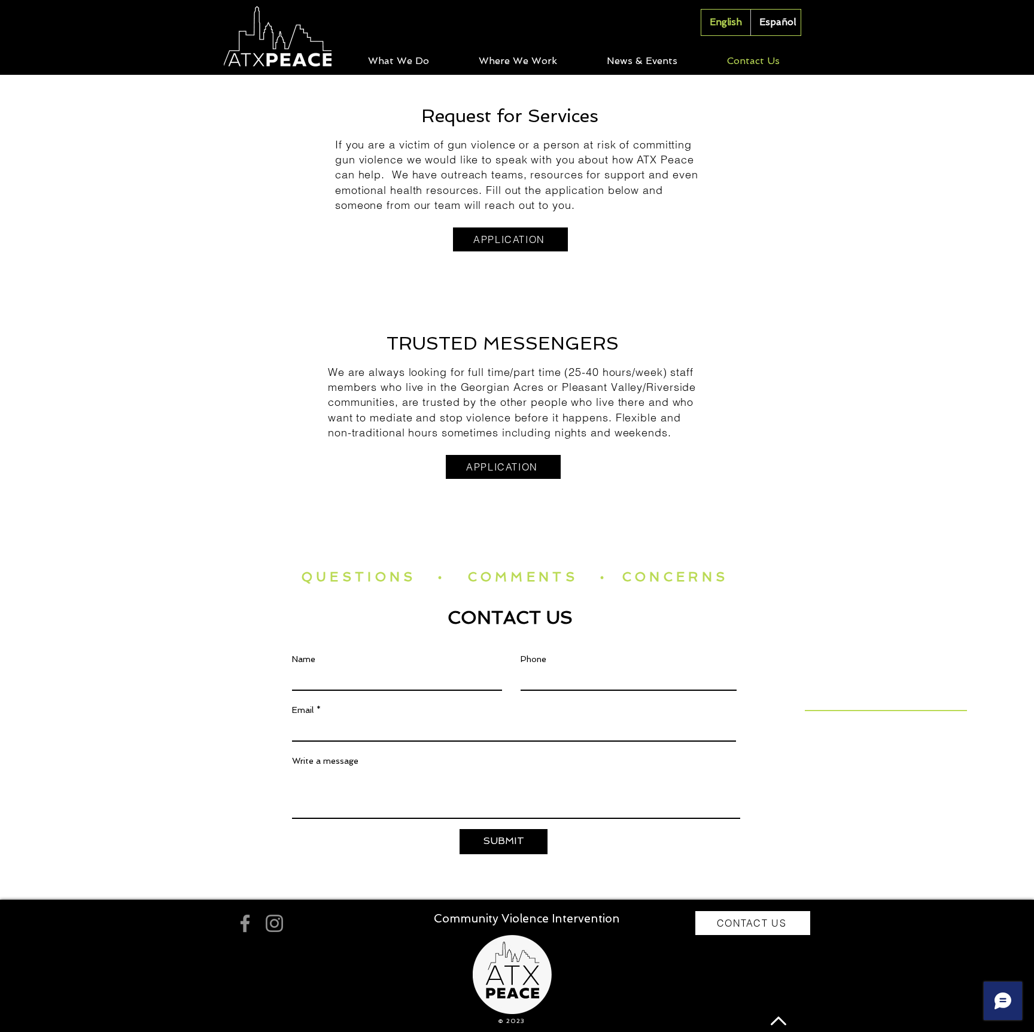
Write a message (325, 761)
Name (303, 659)
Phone (533, 659)
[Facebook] (245, 923)
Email (303, 710)
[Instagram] (274, 923)
